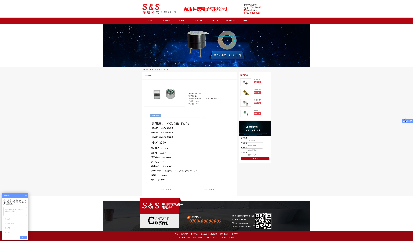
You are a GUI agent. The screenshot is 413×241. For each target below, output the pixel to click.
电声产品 (182, 21)
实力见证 (198, 21)
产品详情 (165, 69)
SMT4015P (257, 89)
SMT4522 (257, 110)
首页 (150, 21)
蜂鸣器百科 (230, 21)
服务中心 (246, 21)
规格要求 (244, 147)
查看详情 (257, 82)
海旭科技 (166, 21)
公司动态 (214, 21)
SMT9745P (257, 100)
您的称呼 (244, 138)
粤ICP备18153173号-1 (211, 237)
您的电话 (244, 152)
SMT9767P (257, 79)
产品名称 (244, 143)
